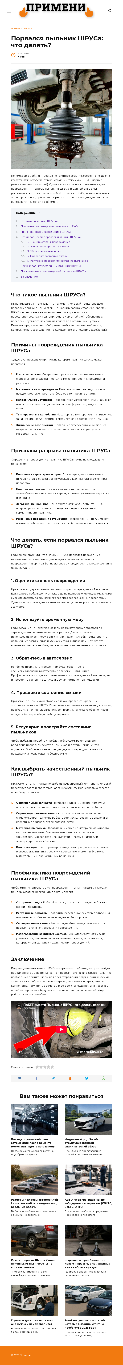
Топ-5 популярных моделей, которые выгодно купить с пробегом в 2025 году (85, 1324)
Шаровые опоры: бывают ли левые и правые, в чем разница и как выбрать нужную (87, 1263)
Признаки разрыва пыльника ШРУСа (46, 231)
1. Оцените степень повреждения (48, 242)
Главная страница (21, 28)
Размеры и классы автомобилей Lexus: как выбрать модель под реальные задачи (34, 1203)
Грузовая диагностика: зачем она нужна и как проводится (32, 1322)
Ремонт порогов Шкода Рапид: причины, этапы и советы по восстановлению (33, 1263)
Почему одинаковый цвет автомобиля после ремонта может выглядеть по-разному (33, 1143)
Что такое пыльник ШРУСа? (39, 221)
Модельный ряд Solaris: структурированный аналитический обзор (82, 1143)
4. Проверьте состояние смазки (47, 256)
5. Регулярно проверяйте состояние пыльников (57, 260)
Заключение (29, 276)
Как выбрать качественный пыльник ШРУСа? (51, 266)
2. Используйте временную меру (48, 246)
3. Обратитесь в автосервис (44, 251)
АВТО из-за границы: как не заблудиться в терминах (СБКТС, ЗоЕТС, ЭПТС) (88, 1203)
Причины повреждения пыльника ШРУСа (49, 226)
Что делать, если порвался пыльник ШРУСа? (51, 237)
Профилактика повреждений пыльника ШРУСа (53, 271)
